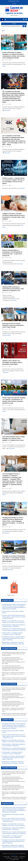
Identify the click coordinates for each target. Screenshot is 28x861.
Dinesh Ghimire (14, 855)
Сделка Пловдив (14, 856)
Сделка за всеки (14, 13)
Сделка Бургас (9, 858)
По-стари (5, 577)
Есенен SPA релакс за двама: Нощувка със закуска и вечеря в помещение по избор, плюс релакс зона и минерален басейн (12, 26)
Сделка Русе (16, 858)
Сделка (21, 858)
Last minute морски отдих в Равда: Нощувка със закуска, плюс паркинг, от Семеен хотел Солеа (13, 438)
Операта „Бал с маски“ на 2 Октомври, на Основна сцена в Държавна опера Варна (12, 362)
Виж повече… (8, 110)
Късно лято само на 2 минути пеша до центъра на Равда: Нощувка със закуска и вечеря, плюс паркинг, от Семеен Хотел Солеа (14, 617)
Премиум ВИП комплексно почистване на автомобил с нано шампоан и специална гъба (13, 288)
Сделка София (7, 856)
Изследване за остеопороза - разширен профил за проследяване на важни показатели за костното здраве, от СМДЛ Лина (13, 638)
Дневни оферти (8, 600)
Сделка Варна (22, 856)
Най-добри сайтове (14, 859)
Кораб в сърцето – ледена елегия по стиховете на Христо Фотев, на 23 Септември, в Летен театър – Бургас (13, 674)
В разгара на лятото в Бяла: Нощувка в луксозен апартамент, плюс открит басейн (13, 325)
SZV (11, 59)
